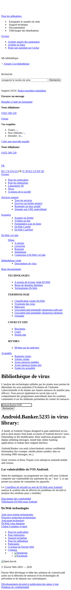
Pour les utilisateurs (18, 541)
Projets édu (20, 334)
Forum (4, 118)
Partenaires (13, 543)
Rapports (19, 249)
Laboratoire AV (16, 185)
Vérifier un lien (22, 220)
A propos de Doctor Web (21, 546)
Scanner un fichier (24, 217)
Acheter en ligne (16, 44)
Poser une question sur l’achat (23, 47)
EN (12, 171)
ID (42, 171)
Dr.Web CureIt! (23, 226)
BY (39, 171)
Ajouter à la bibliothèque (16, 63)
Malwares (20, 306)
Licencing (20, 246)
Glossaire (19, 315)
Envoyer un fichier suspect (28, 203)
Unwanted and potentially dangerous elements (39, 312)
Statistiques (20, 252)
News (11, 188)
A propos (19, 243)
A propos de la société (19, 191)
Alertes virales (22, 359)
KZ (30, 171)
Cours (18, 331)
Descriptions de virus (25, 263)
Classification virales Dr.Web (30, 301)
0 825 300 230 (9, 113)
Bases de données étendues (29, 285)
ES (16, 171)
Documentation (17, 27)
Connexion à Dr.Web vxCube (30, 255)
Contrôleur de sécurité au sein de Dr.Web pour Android (33, 487)
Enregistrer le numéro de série (24, 21)
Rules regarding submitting (32, 90)
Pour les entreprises (18, 182)
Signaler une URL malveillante (31, 209)
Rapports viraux (23, 356)
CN (8, 171)
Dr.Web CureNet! (24, 229)
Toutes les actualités (25, 368)
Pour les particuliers (18, 179)
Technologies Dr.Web (26, 288)
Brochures (20, 328)
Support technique (18, 24)
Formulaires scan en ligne (28, 223)
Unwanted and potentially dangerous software (38, 309)
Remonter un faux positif (27, 206)
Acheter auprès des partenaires (24, 41)
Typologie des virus (25, 304)
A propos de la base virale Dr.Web (32, 282)
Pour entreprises (16, 535)
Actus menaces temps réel (28, 365)
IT (23, 171)
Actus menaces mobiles (27, 362)
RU (3, 171)
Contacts (12, 549)
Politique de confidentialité (15, 587)
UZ (35, 171)
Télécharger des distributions (24, 30)
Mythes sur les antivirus (27, 347)
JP (26, 171)
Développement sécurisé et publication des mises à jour (30, 584)
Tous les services (23, 200)
